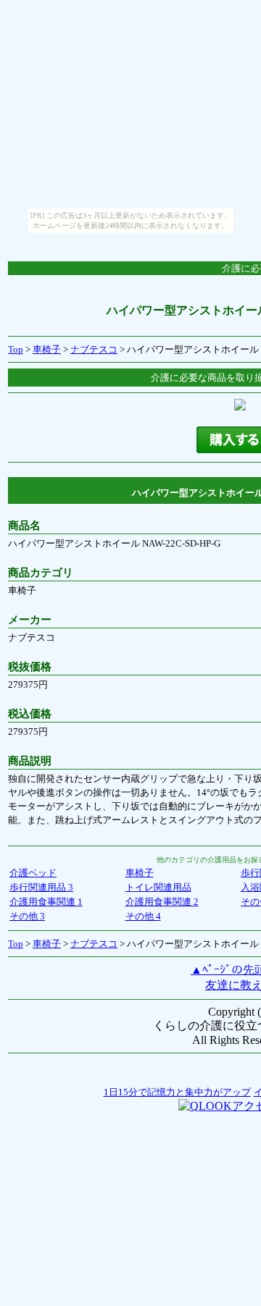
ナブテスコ (93, 349)
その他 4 (143, 916)
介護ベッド (33, 872)
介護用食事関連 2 (162, 901)
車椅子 (47, 349)
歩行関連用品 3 (41, 887)
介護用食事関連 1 (46, 901)
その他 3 (27, 916)
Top (15, 349)
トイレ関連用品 (158, 887)
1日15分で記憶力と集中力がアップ (177, 1092)
